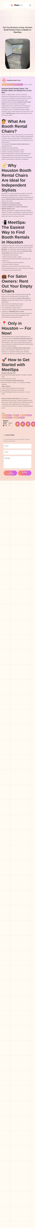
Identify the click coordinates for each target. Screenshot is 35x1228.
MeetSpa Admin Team (14, 80)
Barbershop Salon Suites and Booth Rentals (12, 84)
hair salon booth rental (19, 417)
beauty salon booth (6, 415)
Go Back (24, 472)
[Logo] (16, 5)
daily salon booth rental (25, 415)
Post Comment (10, 473)
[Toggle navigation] (30, 5)
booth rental (15, 415)
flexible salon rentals (7, 417)
